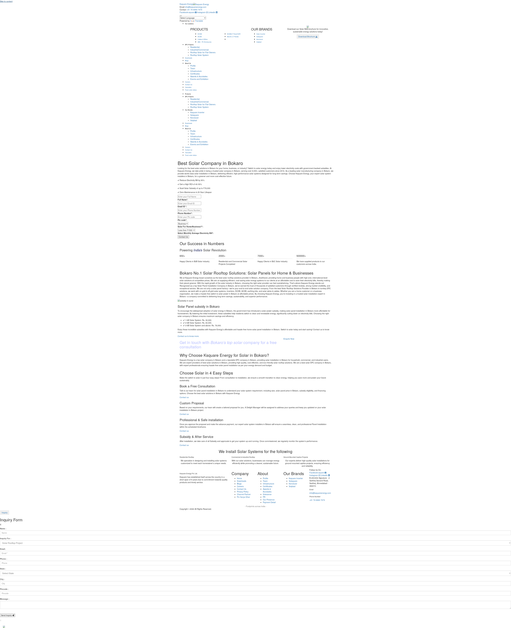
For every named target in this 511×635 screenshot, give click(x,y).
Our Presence (269, 499)
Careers (187, 82)
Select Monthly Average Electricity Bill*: (196, 233)
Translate (199, 20)
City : (2, 579)
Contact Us (188, 84)
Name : (3, 528)
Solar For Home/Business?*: (190, 226)
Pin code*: (182, 220)
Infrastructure (196, 71)
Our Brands (189, 110)
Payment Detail (269, 502)
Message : (4, 599)
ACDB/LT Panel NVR (233, 34)
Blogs (187, 60)
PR (264, 497)
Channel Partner (244, 494)
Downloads (188, 58)
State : (3, 568)
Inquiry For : (5, 538)
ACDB (200, 36)
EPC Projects (189, 44)
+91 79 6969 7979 (194, 9)
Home (239, 478)
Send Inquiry (6, 615)
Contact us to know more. (188, 336)
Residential (195, 47)
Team (192, 68)
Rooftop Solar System (199, 55)
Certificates (195, 73)
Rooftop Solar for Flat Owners (202, 52)
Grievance (267, 494)
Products (188, 94)
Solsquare (259, 36)
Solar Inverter (260, 34)
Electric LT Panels (233, 36)
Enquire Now (288, 338)
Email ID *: (182, 206)
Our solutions (189, 24)
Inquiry (4, 512)
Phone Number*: (185, 213)
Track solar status (191, 90)
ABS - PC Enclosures (204, 42)
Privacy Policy (242, 491)
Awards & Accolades (198, 76)
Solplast (258, 42)
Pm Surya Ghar (243, 497)
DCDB (200, 34)
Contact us (184, 397)
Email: (3, 549)
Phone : (3, 558)
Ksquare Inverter (197, 112)
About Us (188, 63)
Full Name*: (183, 199)
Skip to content (6, 1)
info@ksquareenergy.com (195, 7)
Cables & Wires (203, 39)
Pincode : (4, 589)
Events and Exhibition (199, 79)
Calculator (188, 87)
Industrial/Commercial (199, 49)
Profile (193, 65)
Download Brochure (307, 36)
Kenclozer (259, 39)
